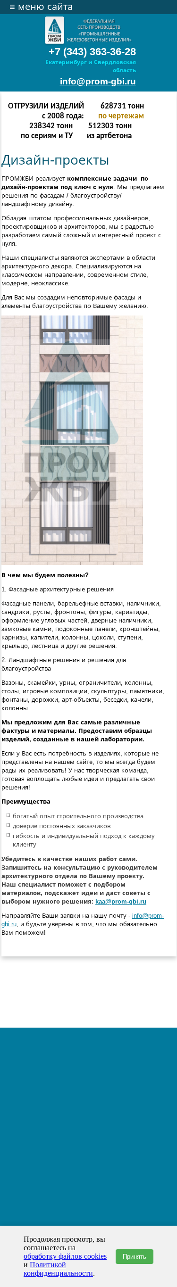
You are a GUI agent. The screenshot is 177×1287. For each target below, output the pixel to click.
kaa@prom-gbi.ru (120, 901)
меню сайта (41, 6)
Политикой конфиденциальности (58, 1269)
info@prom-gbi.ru (98, 81)
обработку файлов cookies (65, 1256)
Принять (134, 1256)
